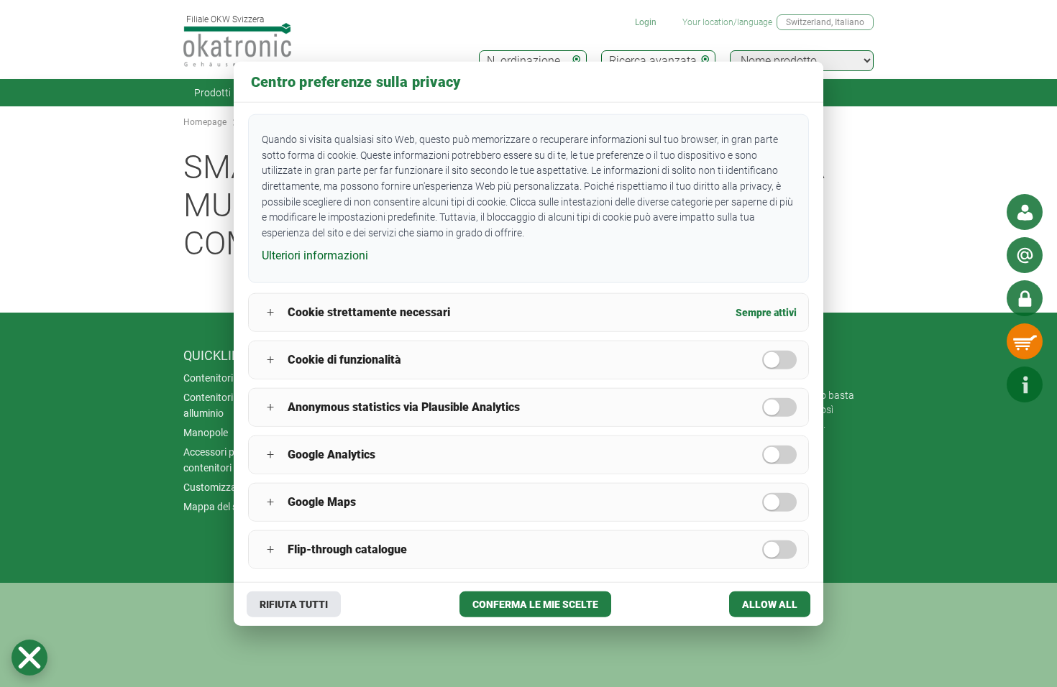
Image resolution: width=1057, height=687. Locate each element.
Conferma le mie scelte (535, 603)
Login (645, 22)
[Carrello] (1025, 341)
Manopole (205, 432)
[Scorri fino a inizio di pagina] (981, 384)
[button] (29, 658)
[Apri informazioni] (1025, 384)
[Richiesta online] (1025, 255)
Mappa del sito (216, 506)
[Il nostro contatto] (1025, 212)
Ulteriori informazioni (315, 255)
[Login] (1025, 298)
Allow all (769, 603)
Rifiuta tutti (294, 603)
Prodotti (212, 92)
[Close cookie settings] (29, 658)
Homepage (204, 122)
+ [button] (270, 312)
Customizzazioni (220, 487)
